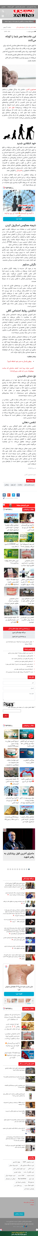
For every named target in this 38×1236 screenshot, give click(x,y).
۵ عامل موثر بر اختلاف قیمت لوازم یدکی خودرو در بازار (14, 1129)
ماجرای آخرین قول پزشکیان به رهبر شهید (19, 855)
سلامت (20, 485)
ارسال (5, 716)
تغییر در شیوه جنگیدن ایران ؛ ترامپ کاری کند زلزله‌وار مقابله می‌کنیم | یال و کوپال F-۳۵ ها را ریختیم (14, 957)
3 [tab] (24, 869)
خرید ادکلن (31, 1169)
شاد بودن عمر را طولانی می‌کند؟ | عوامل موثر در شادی (20, 653)
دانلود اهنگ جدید (29, 1185)
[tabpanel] (19, 844)
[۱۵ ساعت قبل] (30, 940)
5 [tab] (19, 869)
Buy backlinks (22, 1179)
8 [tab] (12, 869)
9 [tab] (10, 869)
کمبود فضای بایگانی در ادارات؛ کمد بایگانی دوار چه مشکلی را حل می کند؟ (14, 1095)
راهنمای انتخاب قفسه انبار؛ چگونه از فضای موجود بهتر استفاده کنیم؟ (15, 1069)
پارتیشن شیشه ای (20, 1182)
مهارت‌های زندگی (20, 27)
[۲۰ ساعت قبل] (30, 912)
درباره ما (32, 1200)
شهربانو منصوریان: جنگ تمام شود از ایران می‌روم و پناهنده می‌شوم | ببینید (15, 894)
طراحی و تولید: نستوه (18, 1226)
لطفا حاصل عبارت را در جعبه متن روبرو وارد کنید (21, 707)
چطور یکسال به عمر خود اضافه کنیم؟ (19, 361)
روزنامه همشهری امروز (31, 7)
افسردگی (19, 170)
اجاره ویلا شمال (13, 1165)
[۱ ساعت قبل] (19, 839)
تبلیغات (32, 1205)
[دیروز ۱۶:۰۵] (30, 1079)
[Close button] (37, 1230)
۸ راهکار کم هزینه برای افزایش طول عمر (23, 669)
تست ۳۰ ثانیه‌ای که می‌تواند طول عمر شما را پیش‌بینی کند (19, 672)
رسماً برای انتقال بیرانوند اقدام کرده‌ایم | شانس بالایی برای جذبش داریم (14, 939)
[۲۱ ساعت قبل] (30, 885)
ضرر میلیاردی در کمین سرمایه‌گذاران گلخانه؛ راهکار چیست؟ (15, 1086)
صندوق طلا (31, 1182)
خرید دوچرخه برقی (10, 1175)
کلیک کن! (19, 219)
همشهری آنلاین (24, 13)
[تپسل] (4, 188)
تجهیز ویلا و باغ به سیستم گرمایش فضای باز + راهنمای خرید (14, 1078)
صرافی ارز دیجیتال (10, 1179)
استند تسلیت (30, 1175)
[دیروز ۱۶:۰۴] (30, 1105)
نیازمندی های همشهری (20, 7)
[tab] (19, 629)
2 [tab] (26, 869)
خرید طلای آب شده (29, 1172)
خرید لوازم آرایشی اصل (19, 1169)
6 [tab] (17, 869)
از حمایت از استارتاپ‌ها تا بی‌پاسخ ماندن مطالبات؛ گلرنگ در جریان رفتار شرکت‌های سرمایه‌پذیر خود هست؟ (15, 1138)
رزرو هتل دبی (18, 1185)
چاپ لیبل (31, 1179)
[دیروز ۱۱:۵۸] (30, 1122)
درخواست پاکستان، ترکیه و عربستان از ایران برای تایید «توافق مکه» (14, 947)
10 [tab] (8, 869)
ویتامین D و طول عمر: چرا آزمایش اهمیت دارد (22, 659)
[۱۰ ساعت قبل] (30, 895)
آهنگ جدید (21, 1175)
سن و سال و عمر (29, 485)
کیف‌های (30, 21)
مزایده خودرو (17, 1172)
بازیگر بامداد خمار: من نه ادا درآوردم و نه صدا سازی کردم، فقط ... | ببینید (14, 921)
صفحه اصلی (33, 27)
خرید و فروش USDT (28, 1162)
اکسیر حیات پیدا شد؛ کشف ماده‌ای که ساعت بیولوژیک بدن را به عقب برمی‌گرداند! (18, 369)
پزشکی (6, 485)
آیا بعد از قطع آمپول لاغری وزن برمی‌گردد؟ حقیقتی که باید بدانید (15, 1146)
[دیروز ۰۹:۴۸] (30, 1139)
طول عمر (12, 107)
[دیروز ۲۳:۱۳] (30, 930)
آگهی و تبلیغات (10, 7)
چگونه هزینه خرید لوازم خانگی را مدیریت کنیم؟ (15, 1112)
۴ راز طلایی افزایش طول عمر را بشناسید (24, 661)
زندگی (27, 27)
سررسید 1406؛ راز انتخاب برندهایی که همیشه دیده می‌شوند (14, 1103)
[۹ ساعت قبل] (30, 1071)
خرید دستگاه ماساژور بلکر (27, 1165)
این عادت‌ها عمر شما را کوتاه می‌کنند (20, 39)
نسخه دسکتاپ (19, 1214)
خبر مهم (13, 485)
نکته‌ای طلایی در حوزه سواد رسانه (25, 656)
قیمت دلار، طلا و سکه (29, 1202)
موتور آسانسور (16, 1162)
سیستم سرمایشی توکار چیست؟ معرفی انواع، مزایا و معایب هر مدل (14, 1120)
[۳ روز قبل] (30, 1148)
